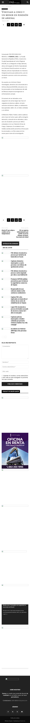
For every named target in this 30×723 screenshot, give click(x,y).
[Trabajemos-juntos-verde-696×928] (15, 470)
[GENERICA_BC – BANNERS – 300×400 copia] (14, 552)
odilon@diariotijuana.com (19, 700)
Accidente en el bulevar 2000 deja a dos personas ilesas (18, 331)
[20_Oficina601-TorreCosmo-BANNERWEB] (15, 468)
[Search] (27, 2)
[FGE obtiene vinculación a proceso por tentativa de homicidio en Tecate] (6, 255)
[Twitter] (12, 24)
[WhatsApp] (16, 24)
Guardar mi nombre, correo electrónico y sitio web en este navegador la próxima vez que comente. (15, 377)
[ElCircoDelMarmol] (15, 585)
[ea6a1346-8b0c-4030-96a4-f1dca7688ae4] (15, 506)
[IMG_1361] (15, 628)
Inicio (3, 6)
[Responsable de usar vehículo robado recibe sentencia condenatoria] (6, 291)
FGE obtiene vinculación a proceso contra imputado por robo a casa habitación (19, 273)
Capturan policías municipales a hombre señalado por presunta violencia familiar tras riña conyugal (19, 321)
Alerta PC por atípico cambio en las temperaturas (8, 232)
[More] (24, 24)
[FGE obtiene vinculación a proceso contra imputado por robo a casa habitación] (6, 273)
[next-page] (5, 337)
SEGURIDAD (8, 6)
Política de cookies (15, 718)
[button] (3, 2)
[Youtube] (22, 711)
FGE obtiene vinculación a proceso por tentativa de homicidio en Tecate (19, 255)
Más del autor (7, 247)
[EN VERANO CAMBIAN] (15, 398)
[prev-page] (3, 337)
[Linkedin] (20, 24)
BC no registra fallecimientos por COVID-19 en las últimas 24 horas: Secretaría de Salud (22, 233)
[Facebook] (8, 24)
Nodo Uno (22, 721)
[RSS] (12, 711)
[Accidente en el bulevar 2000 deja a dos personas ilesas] (6, 331)
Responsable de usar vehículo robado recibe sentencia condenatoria (18, 291)
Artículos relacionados (10, 243)
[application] (15, 614)
